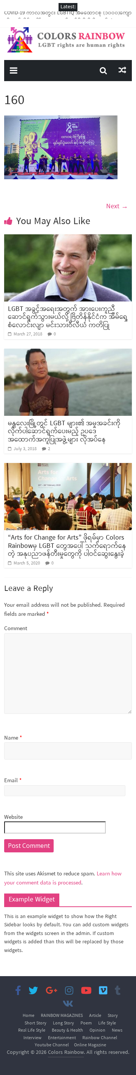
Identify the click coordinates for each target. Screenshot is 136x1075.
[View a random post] (122, 70)
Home (28, 1016)
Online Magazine (90, 1045)
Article (95, 1016)
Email (13, 781)
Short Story (35, 1023)
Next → (117, 206)
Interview (32, 1038)
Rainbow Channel (99, 1038)
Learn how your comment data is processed (63, 878)
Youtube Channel (52, 1045)
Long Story (63, 1023)
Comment (15, 628)
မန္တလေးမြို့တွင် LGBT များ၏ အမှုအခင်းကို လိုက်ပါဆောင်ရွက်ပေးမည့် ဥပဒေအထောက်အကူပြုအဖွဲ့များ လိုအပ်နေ (64, 431)
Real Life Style (31, 1030)
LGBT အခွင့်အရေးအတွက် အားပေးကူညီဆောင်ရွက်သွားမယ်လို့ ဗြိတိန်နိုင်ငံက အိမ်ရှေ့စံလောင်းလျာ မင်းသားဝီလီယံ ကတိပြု (68, 317)
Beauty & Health (67, 1030)
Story (113, 1016)
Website (13, 817)
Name (13, 738)
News (117, 1030)
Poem (86, 1023)
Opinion (97, 1030)
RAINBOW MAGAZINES (62, 1016)
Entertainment (62, 1038)
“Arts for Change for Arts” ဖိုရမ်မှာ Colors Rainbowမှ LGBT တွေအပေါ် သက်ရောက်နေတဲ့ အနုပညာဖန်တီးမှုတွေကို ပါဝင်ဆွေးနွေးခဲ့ (67, 546)
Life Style (107, 1023)
